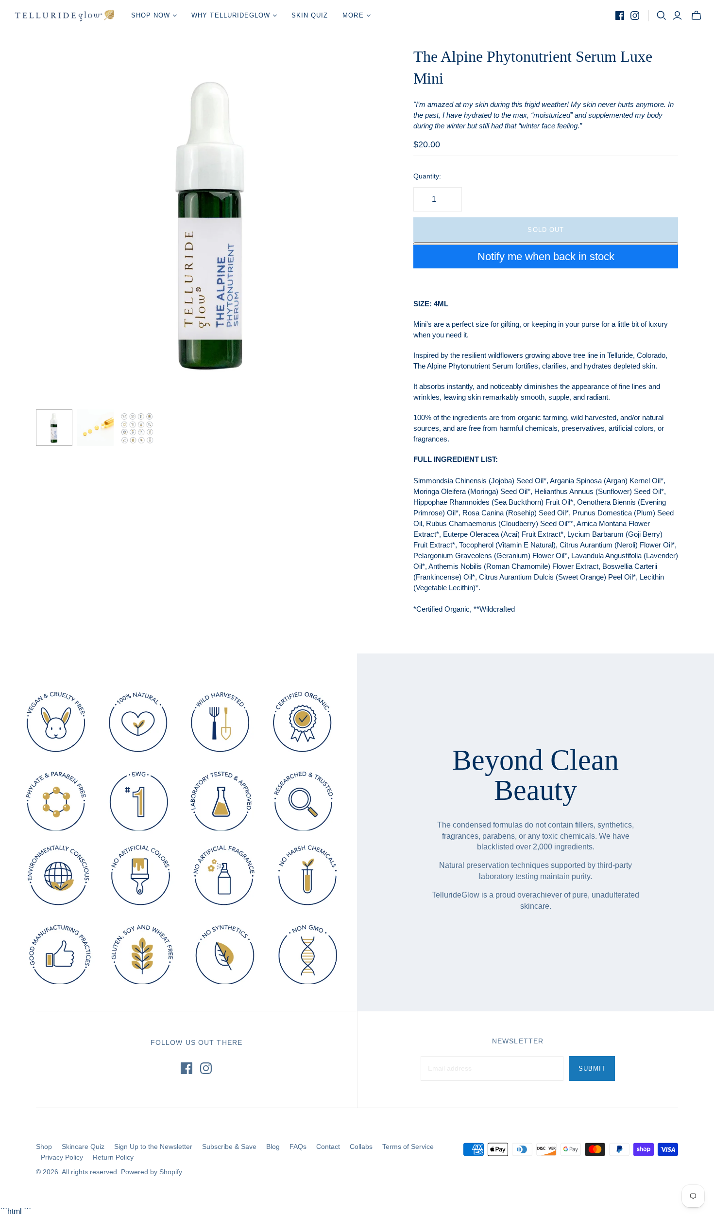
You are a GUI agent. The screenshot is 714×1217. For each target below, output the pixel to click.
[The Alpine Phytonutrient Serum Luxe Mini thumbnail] (54, 427)
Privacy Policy (62, 1157)
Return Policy (113, 1157)
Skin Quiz (309, 15)
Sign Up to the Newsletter (153, 1146)
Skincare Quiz (83, 1146)
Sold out (545, 229)
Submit (592, 1068)
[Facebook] (620, 15)
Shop (44, 1146)
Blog (273, 1146)
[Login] (677, 15)
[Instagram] (634, 15)
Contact (328, 1146)
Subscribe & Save (229, 1146)
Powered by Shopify (151, 1172)
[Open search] (661, 15)
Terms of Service (408, 1146)
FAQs (297, 1146)
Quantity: (427, 176)
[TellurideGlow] (64, 15)
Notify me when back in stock (545, 256)
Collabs (361, 1146)
